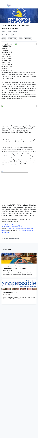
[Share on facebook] (2, 34)
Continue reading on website (10, 238)
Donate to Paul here (8, 136)
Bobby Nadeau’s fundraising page (11, 226)
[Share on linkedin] (6, 34)
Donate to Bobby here (8, 168)
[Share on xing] (14, 34)
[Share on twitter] (10, 34)
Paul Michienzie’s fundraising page (11, 225)
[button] (3, 5)
